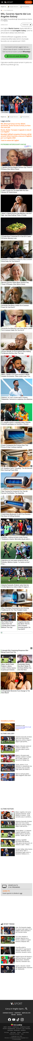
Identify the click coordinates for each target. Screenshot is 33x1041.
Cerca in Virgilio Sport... (15, 1009)
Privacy (19, 1032)
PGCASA (5, 1028)
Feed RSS (13, 1014)
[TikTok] (17, 1020)
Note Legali (13, 1032)
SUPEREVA (23, 1030)
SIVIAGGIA (27, 1028)
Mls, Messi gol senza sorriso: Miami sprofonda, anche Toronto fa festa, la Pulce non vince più (16, 125)
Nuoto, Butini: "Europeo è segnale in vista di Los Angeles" (16, 131)
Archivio (19, 1014)
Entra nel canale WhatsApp (17, 56)
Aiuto (22, 1033)
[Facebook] (9, 1020)
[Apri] (2, 2)
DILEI (23, 1028)
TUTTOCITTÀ (19, 1028)
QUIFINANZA (10, 1030)
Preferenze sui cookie (14, 1033)
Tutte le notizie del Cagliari (10, 140)
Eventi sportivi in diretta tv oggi (12, 893)
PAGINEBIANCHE (11, 1028)
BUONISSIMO (17, 1030)
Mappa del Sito (26, 1013)
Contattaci (17, 1013)
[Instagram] (22, 1020)
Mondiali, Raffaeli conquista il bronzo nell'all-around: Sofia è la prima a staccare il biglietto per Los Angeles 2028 (16, 136)
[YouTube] (13, 1020)
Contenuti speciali (8, 1013)
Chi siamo (6, 1032)
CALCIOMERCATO (8, 10)
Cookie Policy (26, 1032)
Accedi (28, 2)
